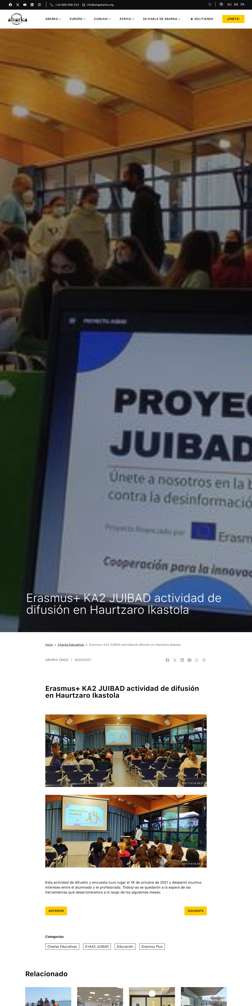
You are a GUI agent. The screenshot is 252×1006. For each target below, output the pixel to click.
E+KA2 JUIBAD (97, 946)
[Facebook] (10, 5)
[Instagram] (39, 5)
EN (236, 4)
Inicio (49, 645)
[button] (167, 660)
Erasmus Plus (152, 946)
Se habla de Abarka (160, 19)
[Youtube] (25, 5)
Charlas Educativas (71, 645)
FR (242, 4)
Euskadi (101, 19)
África (125, 19)
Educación (125, 946)
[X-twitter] (17, 5)
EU (230, 4)
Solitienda (203, 19)
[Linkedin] (32, 5)
